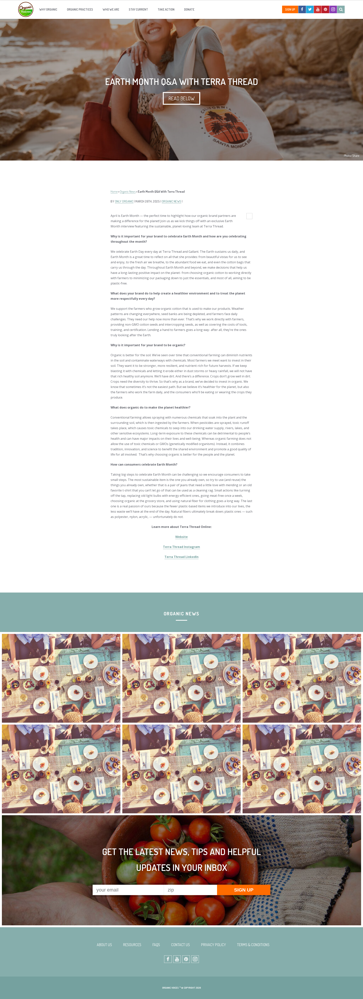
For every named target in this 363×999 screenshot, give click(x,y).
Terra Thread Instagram (181, 547)
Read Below (181, 98)
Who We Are (111, 9)
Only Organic (124, 201)
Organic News (128, 191)
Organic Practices (80, 9)
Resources (132, 944)
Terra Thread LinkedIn (181, 557)
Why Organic (48, 9)
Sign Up (290, 9)
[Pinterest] (325, 9)
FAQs (156, 944)
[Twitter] (310, 9)
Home (114, 191)
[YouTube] (317, 9)
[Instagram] (333, 9)
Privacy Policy (213, 944)
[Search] (341, 9)
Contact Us (180, 944)
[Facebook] (302, 9)
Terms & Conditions (253, 944)
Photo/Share (351, 156)
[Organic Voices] (25, 9)
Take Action (166, 9)
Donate (189, 9)
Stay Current (138, 9)
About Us (104, 944)
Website (181, 537)
